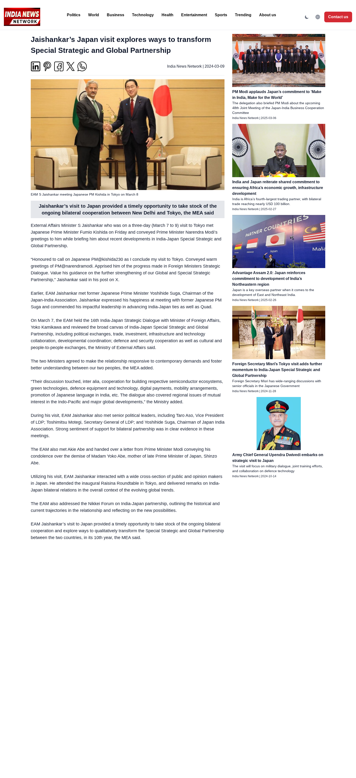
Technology (143, 15)
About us (267, 15)
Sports (221, 15)
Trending (243, 15)
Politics (73, 15)
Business (115, 15)
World (93, 15)
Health (167, 15)
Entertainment (194, 15)
